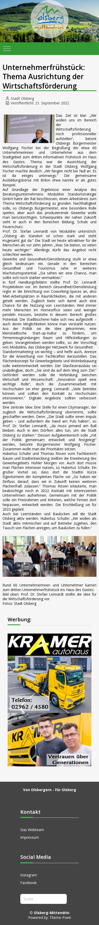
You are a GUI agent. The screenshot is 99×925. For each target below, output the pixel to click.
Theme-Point (60, 917)
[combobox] (43, 899)
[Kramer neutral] (49, 699)
